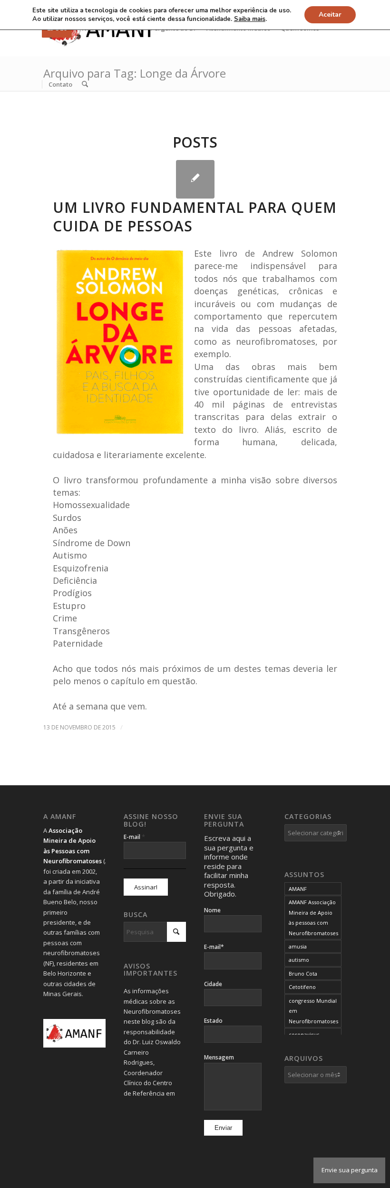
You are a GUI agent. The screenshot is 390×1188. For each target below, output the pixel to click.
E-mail (134, 836)
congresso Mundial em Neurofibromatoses (313, 1011)
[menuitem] (60, 84)
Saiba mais (249, 19)
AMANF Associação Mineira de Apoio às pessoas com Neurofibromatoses (313, 917)
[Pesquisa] (85, 84)
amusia (298, 946)
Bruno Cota (303, 973)
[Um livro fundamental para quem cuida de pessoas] (195, 179)
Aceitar (330, 14)
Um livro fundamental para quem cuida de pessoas (195, 217)
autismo (299, 959)
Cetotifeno (302, 986)
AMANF (298, 888)
